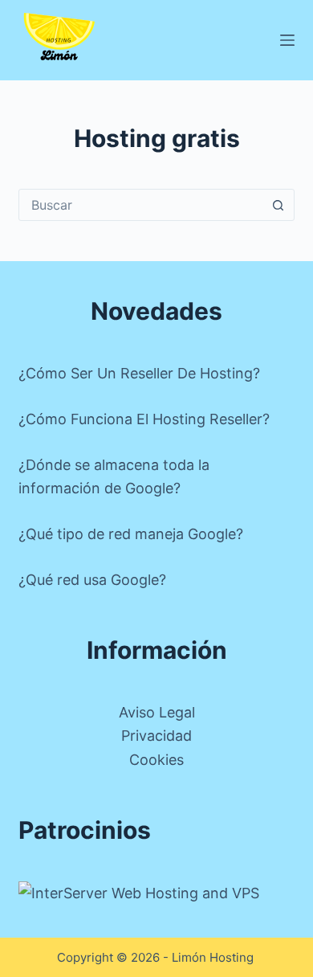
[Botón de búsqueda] (278, 205)
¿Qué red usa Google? (92, 579)
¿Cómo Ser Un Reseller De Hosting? (139, 373)
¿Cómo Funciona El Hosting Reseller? (144, 419)
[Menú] (287, 40)
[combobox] (140, 205)
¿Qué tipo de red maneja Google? (130, 533)
